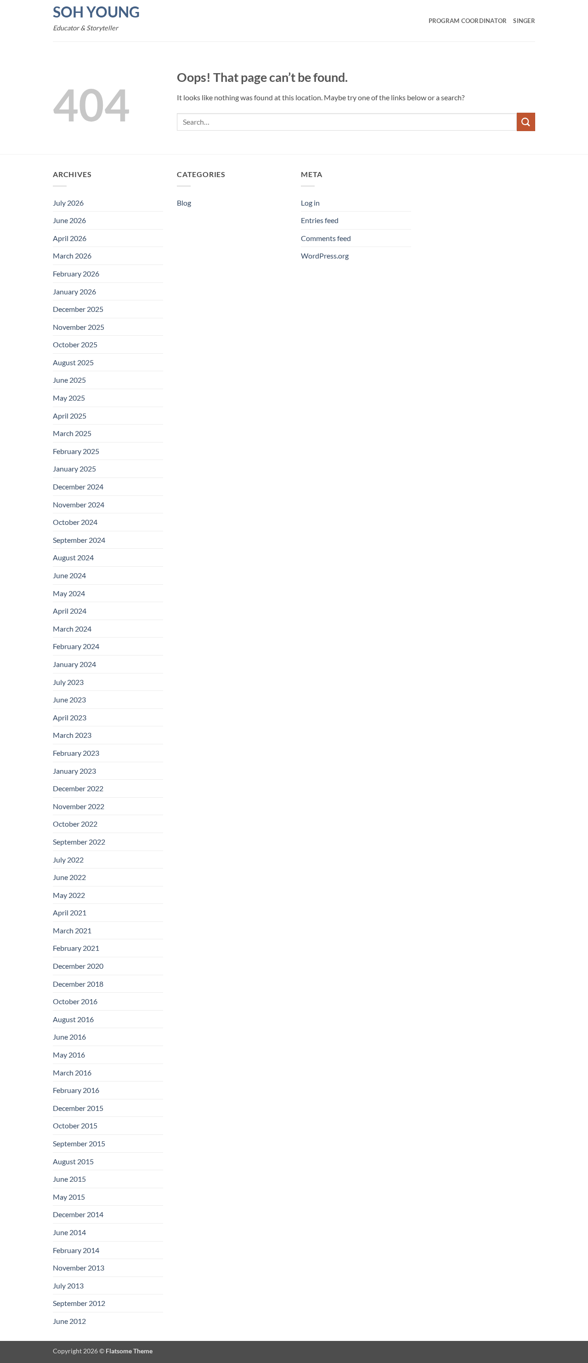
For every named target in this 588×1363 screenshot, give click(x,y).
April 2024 (69, 610)
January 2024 (74, 664)
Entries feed (320, 220)
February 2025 (76, 451)
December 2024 (78, 486)
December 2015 (78, 1108)
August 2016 (73, 1019)
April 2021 (69, 912)
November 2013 (78, 1267)
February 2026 (76, 273)
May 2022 (69, 895)
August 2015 (73, 1161)
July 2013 (68, 1285)
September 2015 (79, 1143)
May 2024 (69, 593)
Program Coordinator (468, 20)
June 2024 (69, 575)
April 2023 (69, 717)
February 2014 (76, 1250)
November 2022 (78, 806)
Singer (524, 20)
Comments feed (326, 238)
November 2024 (78, 504)
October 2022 (75, 823)
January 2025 (74, 468)
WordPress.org (325, 255)
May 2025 (69, 397)
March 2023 (72, 734)
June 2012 (69, 1321)
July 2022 (68, 859)
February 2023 (76, 752)
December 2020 (78, 965)
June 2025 (69, 379)
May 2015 (69, 1196)
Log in (310, 202)
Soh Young (96, 12)
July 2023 (68, 682)
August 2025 (73, 362)
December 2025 (78, 309)
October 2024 (75, 522)
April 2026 (69, 238)
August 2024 (73, 557)
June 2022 (69, 877)
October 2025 (75, 344)
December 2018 (78, 983)
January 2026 (74, 291)
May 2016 (69, 1054)
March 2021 (72, 930)
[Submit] (526, 122)
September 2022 (79, 841)
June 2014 (69, 1232)
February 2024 (76, 646)
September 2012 (79, 1303)
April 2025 (69, 415)
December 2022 (78, 788)
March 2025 (72, 433)
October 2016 (75, 1001)
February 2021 (76, 947)
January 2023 (74, 770)
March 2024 (72, 628)
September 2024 (79, 539)
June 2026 (69, 220)
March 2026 (72, 255)
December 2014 (78, 1214)
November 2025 (78, 326)
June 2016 (69, 1036)
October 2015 (75, 1125)
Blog (184, 202)
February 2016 (76, 1090)
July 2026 (68, 202)
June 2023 (69, 699)
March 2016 (72, 1072)
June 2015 (69, 1178)
